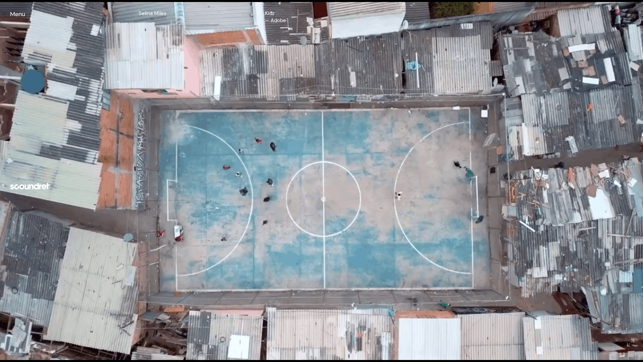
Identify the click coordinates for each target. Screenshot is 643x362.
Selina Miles (152, 13)
